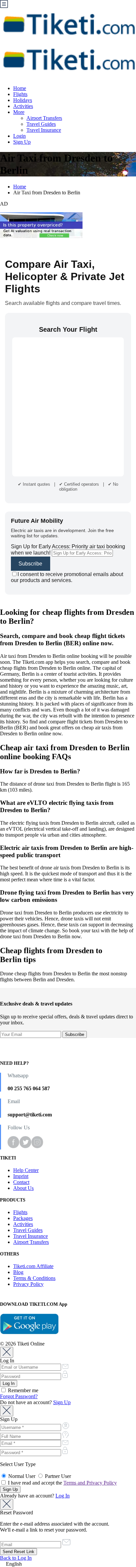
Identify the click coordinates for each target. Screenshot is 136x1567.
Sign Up (22, 142)
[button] (68, 1564)
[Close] (6, 1352)
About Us (23, 1188)
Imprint (20, 1176)
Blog (18, 1272)
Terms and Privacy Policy (90, 1483)
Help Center (26, 1170)
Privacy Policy (28, 1284)
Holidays (22, 100)
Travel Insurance (43, 130)
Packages (23, 1218)
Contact (21, 1182)
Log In (62, 1495)
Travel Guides (41, 124)
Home (19, 88)
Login (19, 136)
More (18, 112)
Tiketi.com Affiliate (33, 1266)
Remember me (22, 1390)
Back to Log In (16, 1558)
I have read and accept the (62, 1483)
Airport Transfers (44, 118)
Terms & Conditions (34, 1278)
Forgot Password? (19, 1396)
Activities (23, 106)
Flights (20, 94)
